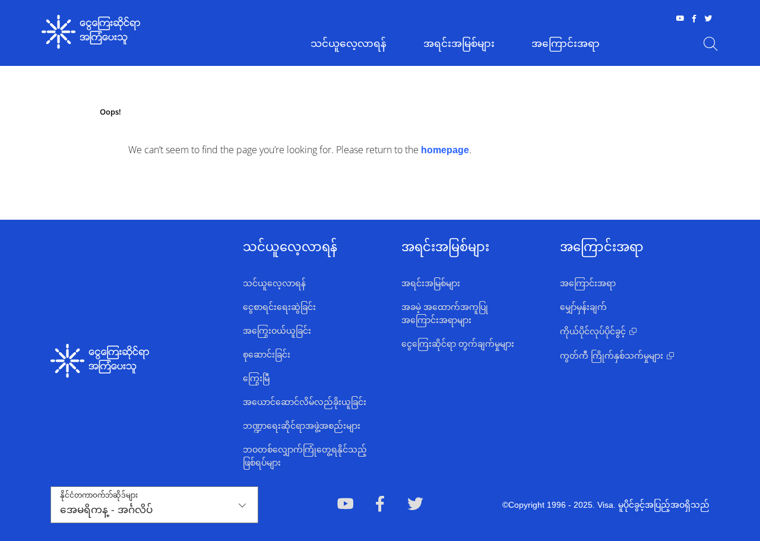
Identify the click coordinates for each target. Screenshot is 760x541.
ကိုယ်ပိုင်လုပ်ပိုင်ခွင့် (593, 331)
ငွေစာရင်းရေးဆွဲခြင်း (279, 307)
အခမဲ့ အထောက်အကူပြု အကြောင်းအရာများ (444, 313)
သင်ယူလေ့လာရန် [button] (349, 43)
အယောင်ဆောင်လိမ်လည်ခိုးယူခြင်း (304, 402)
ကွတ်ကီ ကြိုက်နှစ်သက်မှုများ (611, 355)
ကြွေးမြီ (256, 378)
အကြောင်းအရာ (588, 283)
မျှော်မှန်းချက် (583, 307)
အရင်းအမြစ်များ (430, 283)
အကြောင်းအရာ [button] (565, 43)
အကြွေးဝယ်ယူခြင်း (277, 331)
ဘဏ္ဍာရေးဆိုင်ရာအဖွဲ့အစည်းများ (301, 426)
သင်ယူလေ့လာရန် (274, 283)
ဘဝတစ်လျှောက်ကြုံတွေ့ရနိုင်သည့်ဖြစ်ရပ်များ (305, 456)
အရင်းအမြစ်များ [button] (459, 43)
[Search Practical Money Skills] (710, 44)
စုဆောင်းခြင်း (266, 354)
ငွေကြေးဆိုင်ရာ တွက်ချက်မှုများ (457, 344)
